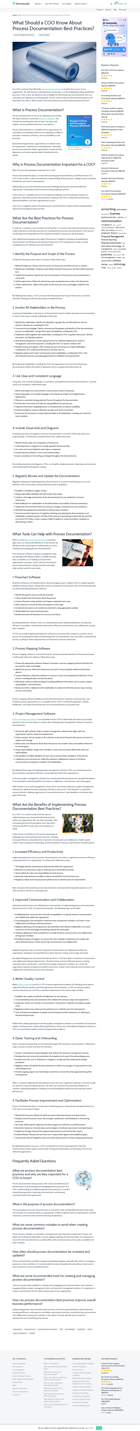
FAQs (14, 1385)
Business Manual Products (22, 1376)
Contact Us (16, 1395)
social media (106, 261)
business (115, 213)
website (114, 268)
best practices (17, 1329)
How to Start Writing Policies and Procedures (55, 1406)
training (109, 268)
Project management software (25, 719)
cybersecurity (119, 227)
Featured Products (19, 1373)
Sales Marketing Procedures (82, 1378)
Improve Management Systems (24, 35)
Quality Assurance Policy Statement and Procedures (82, 1382)
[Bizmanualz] (21, 4)
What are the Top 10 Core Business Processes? (53, 1389)
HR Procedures (77, 1370)
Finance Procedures (79, 1367)
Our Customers (18, 1367)
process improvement (114, 251)
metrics (115, 249)
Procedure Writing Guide (81, 1406)
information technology (111, 246)
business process (30, 1329)
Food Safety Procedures (81, 1396)
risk (123, 255)
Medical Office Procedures (81, 1387)
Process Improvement (20, 1392)
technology (119, 264)
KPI (123, 246)
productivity (81, 1329)
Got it (99, 1428)
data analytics (110, 230)
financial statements (111, 242)
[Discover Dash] (114, 37)
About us (108, 10)
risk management (108, 257)
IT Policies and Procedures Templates (81, 1374)
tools (103, 267)
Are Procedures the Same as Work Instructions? (54, 1395)
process (104, 252)
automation (121, 209)
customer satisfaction (107, 227)
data (103, 230)
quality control (24, 984)
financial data (122, 233)
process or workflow (47, 119)
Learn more (89, 1428)
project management (20, 1333)
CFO (126, 217)
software (32, 1333)
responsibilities (117, 255)
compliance (106, 225)
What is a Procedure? (51, 1364)
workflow (119, 268)
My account (122, 10)
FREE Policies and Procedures (23, 1379)
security (118, 257)
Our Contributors (18, 1370)
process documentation (36, 540)
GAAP (123, 243)
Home (15, 15)
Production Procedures (80, 1402)
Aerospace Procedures (80, 1393)
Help (115, 10)
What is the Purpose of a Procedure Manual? (52, 1373)
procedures (122, 249)
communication (111, 221)
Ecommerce (119, 230)
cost (114, 225)
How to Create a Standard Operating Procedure (53, 1384)
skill (123, 257)
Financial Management (112, 236)
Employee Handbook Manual (82, 1390)
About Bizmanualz (19, 1364)
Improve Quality (44, 35)
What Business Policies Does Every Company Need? (54, 1400)
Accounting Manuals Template (83, 1364)
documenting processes (50, 89)
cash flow (120, 217)
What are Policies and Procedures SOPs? (55, 1368)
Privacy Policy (17, 1382)
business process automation (47, 1329)
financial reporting (109, 239)
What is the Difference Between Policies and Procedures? (55, 1378)
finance (114, 233)
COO (61, 1329)
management (106, 249)
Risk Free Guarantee (20, 1388)
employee (105, 233)
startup (104, 264)
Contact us (99, 10)
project (90, 1329)
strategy (110, 264)
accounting (108, 209)
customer (118, 225)
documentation (70, 1329)
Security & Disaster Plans (81, 1399)
